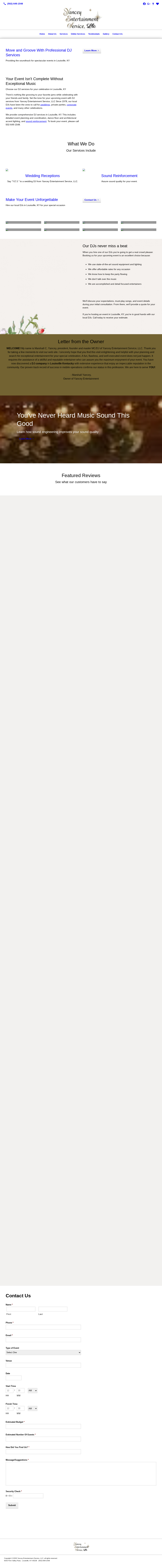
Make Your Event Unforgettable (32, 199)
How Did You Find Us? (17, 1447)
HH (7, 1395)
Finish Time (11, 1404)
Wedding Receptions (42, 176)
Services (64, 34)
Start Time (11, 1386)
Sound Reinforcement (119, 176)
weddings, (45, 104)
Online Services (78, 34)
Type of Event (12, 1348)
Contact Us (117, 34)
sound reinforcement (36, 121)
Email (9, 1335)
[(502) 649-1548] (12, 4)
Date (8, 1373)
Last (40, 1314)
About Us (52, 34)
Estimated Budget (15, 1422)
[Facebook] (144, 4)
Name (9, 1305)
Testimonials (94, 34)
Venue (9, 1361)
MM (18, 1395)
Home (42, 34)
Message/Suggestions (17, 1460)
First (8, 1314)
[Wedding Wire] (157, 4)
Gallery (106, 34)
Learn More (90, 50)
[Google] (148, 4)
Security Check (14, 1491)
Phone (9, 1323)
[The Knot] (153, 4)
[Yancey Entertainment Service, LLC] (81, 1546)
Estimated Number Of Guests (21, 1435)
